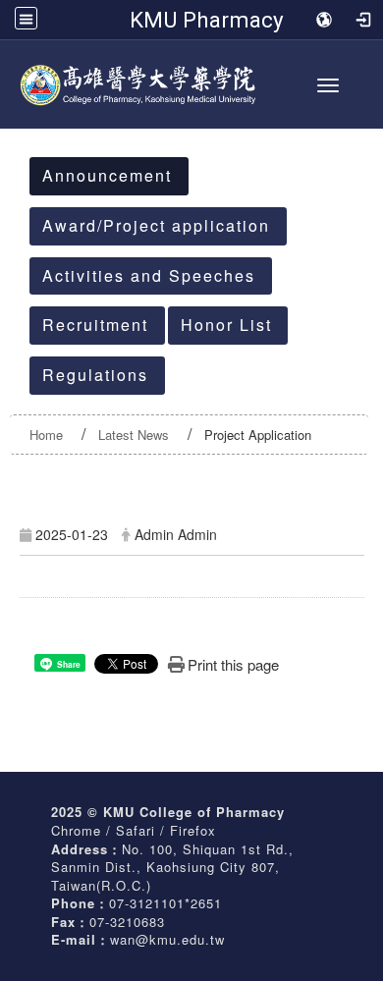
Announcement (107, 175)
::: (21, 130)
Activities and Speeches (148, 275)
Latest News (133, 434)
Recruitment (95, 324)
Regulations (95, 374)
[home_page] (191, 79)
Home (46, 434)
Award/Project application (156, 225)
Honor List (226, 324)
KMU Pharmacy (207, 19)
